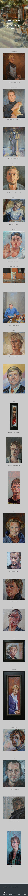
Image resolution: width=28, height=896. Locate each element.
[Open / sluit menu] (1, 1)
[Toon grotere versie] (14, 66)
